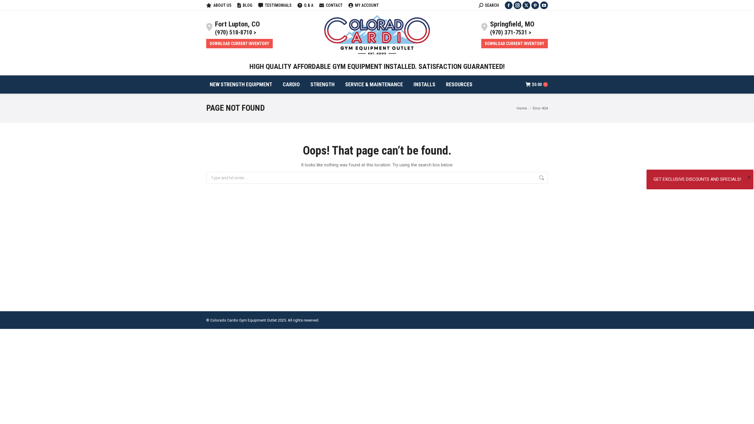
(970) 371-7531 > (510, 32)
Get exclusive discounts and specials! (697, 179)
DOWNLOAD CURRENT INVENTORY (239, 43)
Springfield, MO (512, 24)
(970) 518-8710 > (235, 32)
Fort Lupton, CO (237, 24)
